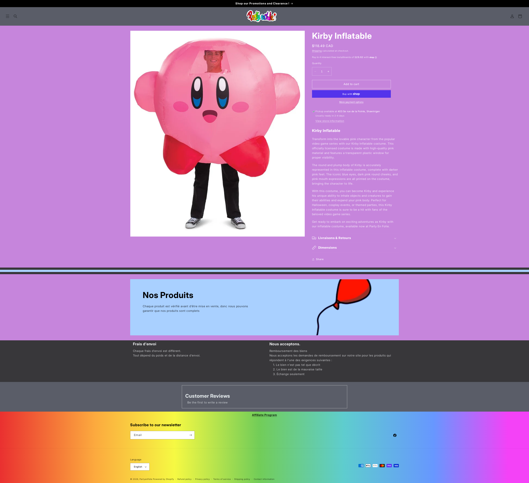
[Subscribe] (191, 435)
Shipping (317, 50)
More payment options (351, 102)
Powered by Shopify (163, 479)
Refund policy (184, 479)
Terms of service (222, 479)
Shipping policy (242, 479)
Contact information (264, 479)
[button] (7, 16)
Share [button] (319, 259)
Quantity (317, 63)
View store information (329, 120)
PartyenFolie (146, 479)
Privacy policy (202, 479)
